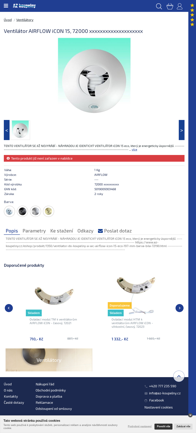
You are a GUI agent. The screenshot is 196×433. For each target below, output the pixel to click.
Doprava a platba (49, 396)
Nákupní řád (45, 384)
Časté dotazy (14, 402)
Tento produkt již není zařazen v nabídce (41, 158)
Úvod (8, 20)
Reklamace (44, 402)
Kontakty (11, 396)
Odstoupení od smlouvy (54, 408)
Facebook (156, 400)
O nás (8, 390)
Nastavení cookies (158, 407)
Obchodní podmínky (51, 390)
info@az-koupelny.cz (165, 393)
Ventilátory (24, 20)
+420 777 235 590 (162, 386)
